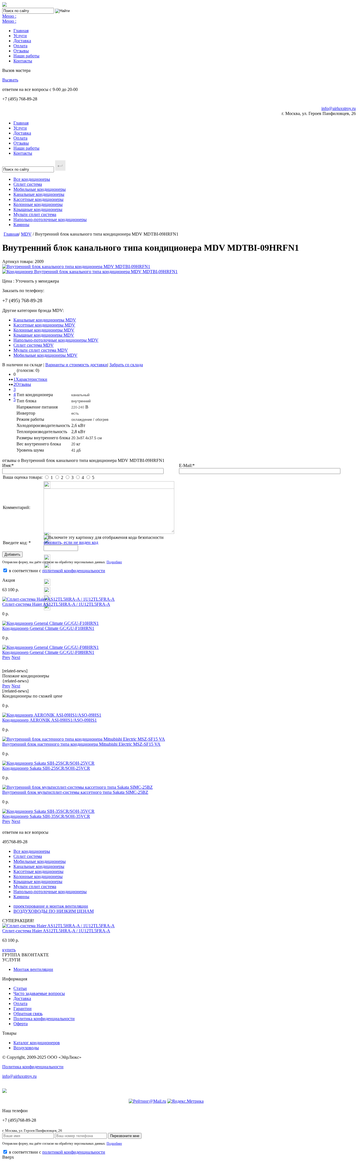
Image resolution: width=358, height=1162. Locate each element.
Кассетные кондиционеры (38, 199)
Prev (6, 657)
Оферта (20, 1023)
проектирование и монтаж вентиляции (50, 906)
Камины (21, 224)
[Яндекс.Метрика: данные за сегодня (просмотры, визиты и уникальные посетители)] (185, 1101)
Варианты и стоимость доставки (76, 364)
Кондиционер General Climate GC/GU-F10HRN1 (48, 628)
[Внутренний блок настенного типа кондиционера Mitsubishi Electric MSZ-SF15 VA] (83, 739)
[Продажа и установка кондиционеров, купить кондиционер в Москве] (4, 5)
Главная (21, 30)
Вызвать (10, 80)
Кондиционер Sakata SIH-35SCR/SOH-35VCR (46, 816)
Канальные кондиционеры (38, 194)
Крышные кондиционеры (37, 209)
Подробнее (114, 562)
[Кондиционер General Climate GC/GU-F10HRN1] (50, 623)
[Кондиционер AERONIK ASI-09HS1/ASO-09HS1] (51, 715)
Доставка (22, 40)
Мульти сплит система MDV (40, 350)
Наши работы (26, 55)
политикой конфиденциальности (73, 570)
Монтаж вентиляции (33, 969)
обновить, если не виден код (71, 542)
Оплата (20, 45)
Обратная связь (28, 1013)
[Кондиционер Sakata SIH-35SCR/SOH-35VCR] (48, 811)
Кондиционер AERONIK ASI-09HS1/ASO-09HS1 (49, 720)
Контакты (22, 60)
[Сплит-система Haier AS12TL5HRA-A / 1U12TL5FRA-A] (58, 599)
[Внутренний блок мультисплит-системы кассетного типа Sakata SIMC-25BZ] (77, 787)
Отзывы (21, 50)
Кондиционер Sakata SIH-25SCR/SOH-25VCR (46, 768)
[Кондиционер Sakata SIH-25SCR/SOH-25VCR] (48, 763)
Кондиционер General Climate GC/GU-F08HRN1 (48, 652)
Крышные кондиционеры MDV (43, 335)
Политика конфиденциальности (44, 1018)
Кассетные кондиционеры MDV (44, 325)
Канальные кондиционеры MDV (44, 320)
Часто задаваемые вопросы (39, 993)
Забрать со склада (126, 364)
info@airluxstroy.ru (338, 108)
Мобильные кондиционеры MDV (45, 355)
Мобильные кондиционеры (39, 189)
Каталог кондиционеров (36, 1042)
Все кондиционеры (31, 179)
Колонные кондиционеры (38, 204)
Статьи (20, 988)
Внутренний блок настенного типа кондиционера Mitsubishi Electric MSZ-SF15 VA (81, 744)
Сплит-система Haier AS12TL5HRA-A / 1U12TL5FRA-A (56, 604)
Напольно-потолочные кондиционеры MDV (55, 340)
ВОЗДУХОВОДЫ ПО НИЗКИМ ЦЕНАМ (53, 911)
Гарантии (22, 1008)
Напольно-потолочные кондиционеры (50, 219)
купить (9, 949)
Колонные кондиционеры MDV (43, 330)
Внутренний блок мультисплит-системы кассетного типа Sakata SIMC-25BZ (75, 792)
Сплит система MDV (33, 345)
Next (15, 657)
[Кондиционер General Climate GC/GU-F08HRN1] (50, 647)
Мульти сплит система (34, 214)
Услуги (20, 35)
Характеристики (31, 379)
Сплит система (27, 184)
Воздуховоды (26, 1047)
